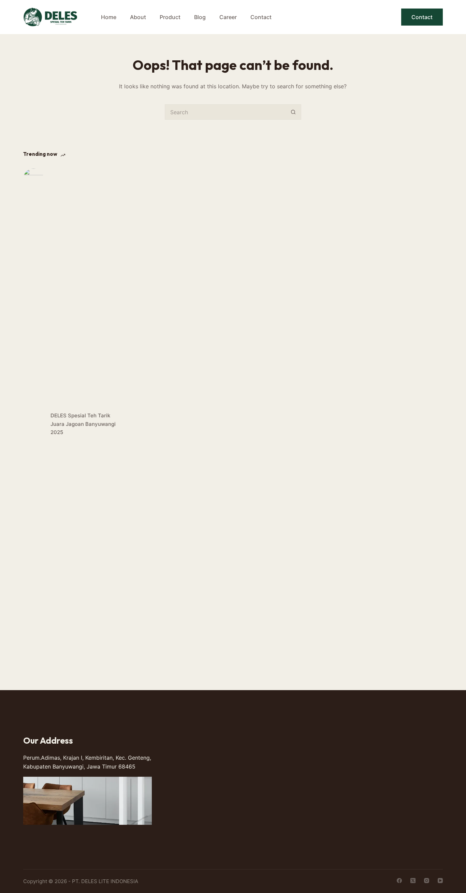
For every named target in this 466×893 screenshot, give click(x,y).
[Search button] (293, 112)
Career (228, 17)
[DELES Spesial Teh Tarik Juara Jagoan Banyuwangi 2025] (33, 424)
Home (108, 17)
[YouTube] (440, 880)
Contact (261, 17)
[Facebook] (399, 880)
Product (170, 17)
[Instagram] (426, 880)
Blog (200, 17)
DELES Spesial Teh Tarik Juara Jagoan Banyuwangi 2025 (83, 424)
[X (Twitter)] (413, 880)
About (138, 17)
